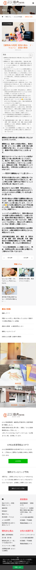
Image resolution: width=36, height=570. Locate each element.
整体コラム (5, 514)
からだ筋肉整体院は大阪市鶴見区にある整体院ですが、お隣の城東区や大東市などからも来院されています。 (18, 116)
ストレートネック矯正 (8, 545)
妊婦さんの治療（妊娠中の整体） (12, 336)
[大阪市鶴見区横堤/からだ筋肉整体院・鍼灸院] (18, 415)
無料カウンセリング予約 (18, 488)
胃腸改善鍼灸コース (26, 523)
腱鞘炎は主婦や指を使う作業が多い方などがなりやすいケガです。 (18, 58)
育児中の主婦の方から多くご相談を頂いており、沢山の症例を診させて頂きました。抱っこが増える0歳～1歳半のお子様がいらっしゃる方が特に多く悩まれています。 (18, 85)
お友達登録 (18, 461)
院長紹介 (4, 511)
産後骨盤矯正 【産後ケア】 (26, 504)
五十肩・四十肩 (6, 537)
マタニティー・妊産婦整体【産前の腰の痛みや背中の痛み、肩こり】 (26, 511)
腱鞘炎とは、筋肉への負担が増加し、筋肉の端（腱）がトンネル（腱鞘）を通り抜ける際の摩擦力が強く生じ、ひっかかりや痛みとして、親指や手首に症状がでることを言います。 (18, 64)
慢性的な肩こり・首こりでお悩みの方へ (8, 541)
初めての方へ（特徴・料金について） (8, 504)
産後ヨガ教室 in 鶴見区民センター (13, 326)
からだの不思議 (7, 23)
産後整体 (24, 499)
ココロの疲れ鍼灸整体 (26, 517)
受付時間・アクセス (8, 517)
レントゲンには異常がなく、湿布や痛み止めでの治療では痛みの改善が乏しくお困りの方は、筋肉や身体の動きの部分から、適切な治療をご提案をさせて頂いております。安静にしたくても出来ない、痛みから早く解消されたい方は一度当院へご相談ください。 (18, 108)
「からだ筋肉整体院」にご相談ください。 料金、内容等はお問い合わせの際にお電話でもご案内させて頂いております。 (18, 129)
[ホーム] (2, 16)
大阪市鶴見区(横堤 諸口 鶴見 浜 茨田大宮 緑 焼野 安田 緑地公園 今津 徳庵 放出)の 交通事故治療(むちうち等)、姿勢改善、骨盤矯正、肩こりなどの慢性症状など (18, 123)
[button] (30, 55)
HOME (3, 499)
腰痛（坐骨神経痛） (8, 534)
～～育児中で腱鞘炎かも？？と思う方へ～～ (15, 80)
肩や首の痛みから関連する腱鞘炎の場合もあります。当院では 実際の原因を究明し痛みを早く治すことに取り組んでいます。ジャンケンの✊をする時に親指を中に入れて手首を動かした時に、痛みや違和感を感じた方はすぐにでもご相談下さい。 (18, 99)
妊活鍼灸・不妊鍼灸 (26, 520)
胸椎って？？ (6, 313)
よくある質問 (6, 520)
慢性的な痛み (7, 531)
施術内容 (4, 508)
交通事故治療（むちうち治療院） (8, 549)
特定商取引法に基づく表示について (8, 524)
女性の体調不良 (26, 531)
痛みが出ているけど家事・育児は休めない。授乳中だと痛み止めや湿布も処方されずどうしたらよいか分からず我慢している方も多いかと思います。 (18, 91)
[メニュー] (33, 3)
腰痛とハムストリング (8, 331)
